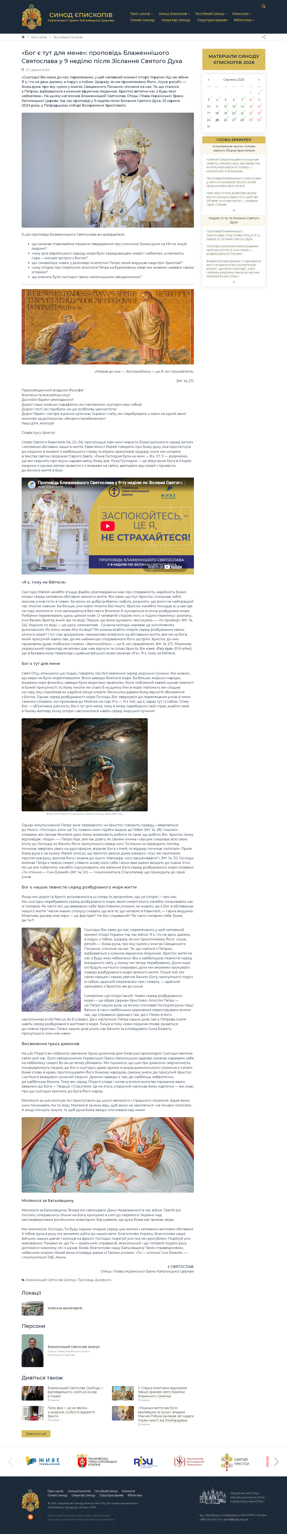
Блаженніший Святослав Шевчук (51, 1280)
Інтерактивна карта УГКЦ (246, 1501)
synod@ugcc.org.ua (236, 1519)
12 (225, 106)
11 (217, 106)
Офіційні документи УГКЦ (247, 1497)
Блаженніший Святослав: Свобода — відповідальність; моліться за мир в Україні (76, 1392)
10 (208, 106)
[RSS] (30, 1516)
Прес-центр (55, 1491)
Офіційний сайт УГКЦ (244, 1492)
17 (208, 113)
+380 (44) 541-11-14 (211, 1519)
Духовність (103, 1280)
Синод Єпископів (79, 1491)
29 (251, 120)
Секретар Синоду (83, 1495)
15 (250, 106)
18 (217, 113)
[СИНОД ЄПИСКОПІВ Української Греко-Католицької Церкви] (32, 16)
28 (242, 120)
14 (242, 106)
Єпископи (128, 1491)
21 (242, 113)
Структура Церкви (111, 1495)
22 (250, 113)
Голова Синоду (57, 1495)
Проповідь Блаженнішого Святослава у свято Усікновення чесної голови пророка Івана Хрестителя (234, 181)
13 (233, 106)
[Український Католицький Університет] (189, 1461)
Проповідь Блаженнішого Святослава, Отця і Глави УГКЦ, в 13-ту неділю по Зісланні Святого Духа (233, 234)
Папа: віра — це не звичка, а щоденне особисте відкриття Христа (71, 1412)
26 (225, 120)
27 (234, 120)
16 (259, 106)
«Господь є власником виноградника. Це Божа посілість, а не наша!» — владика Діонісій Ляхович (233, 249)
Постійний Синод (106, 1491)
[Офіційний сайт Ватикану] (235, 1461)
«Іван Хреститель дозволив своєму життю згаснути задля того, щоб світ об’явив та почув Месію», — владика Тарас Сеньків (232, 198)
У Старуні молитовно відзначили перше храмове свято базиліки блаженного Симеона (162, 1392)
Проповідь (85, 1280)
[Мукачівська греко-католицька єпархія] (96, 1461)
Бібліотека (135, 1495)
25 (217, 120)
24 (209, 120)
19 (225, 113)
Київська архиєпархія (65, 1308)
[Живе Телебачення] (42, 1461)
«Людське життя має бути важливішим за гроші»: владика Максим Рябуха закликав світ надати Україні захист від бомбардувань (166, 1414)
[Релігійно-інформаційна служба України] (146, 1461)
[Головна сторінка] (23, 37)
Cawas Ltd (71, 1507)
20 (234, 113)
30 (259, 120)
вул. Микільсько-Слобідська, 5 (219, 1515)
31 (208, 127)
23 (259, 113)
